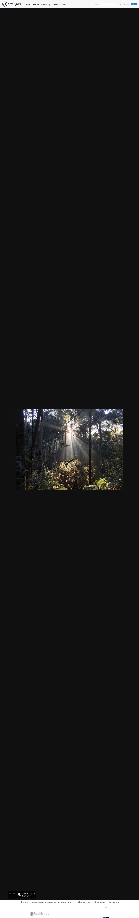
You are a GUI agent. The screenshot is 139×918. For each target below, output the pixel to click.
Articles (27, 4)
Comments (115, 902)
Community (45, 4)
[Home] (11, 4)
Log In (128, 4)
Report (106, 907)
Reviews (35, 4)
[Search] (120, 4)
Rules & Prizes (85, 902)
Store (64, 4)
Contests (56, 4)
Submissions (100, 902)
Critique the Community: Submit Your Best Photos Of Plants (51, 902)
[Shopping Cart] (124, 4)
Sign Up (134, 4)
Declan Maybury (39, 913)
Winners (25, 902)
